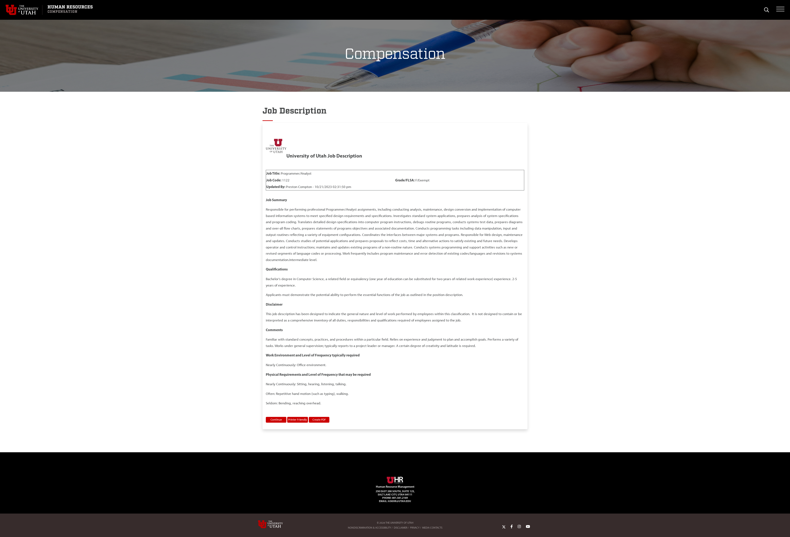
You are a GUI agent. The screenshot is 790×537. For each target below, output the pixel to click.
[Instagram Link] (519, 526)
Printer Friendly (297, 419)
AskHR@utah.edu (399, 501)
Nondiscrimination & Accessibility (369, 527)
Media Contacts (432, 527)
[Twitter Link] (503, 526)
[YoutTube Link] (528, 526)
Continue (276, 419)
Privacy (414, 527)
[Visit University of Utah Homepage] (24, 10)
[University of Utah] (276, 524)
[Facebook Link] (511, 526)
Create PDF (319, 419)
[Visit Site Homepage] (395, 479)
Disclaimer (400, 527)
